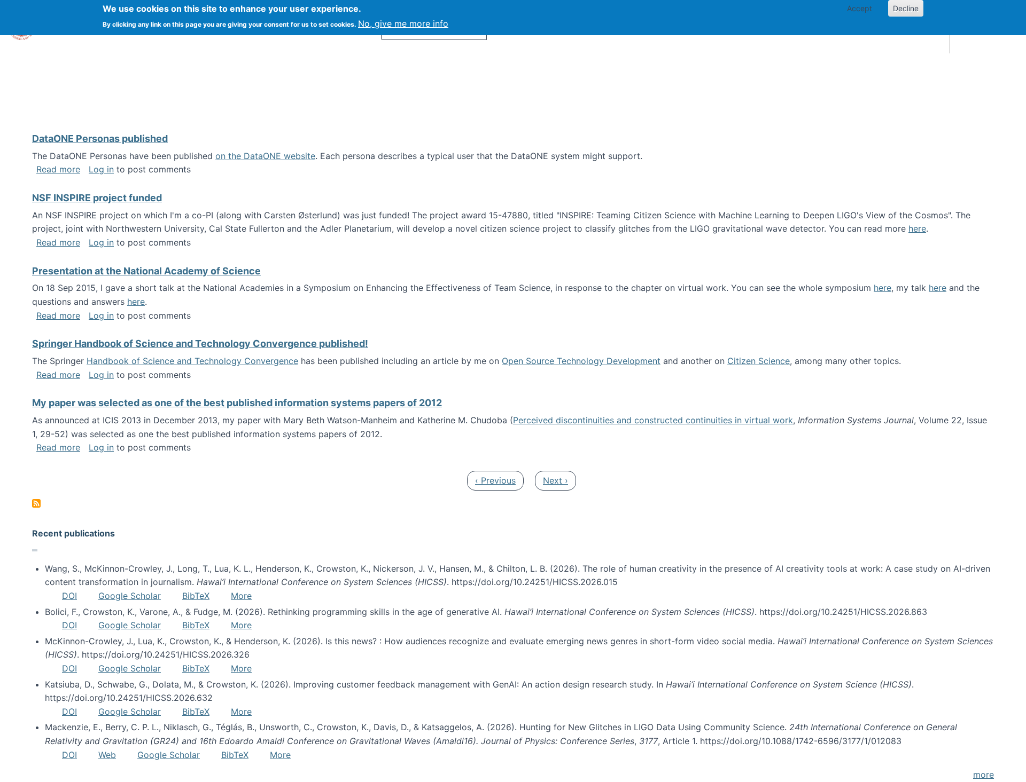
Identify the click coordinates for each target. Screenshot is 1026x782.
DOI (69, 595)
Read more (58, 169)
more (983, 774)
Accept (859, 8)
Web (107, 754)
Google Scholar (129, 595)
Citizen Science (758, 361)
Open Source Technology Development (581, 361)
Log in (101, 169)
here (917, 228)
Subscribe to (36, 503)
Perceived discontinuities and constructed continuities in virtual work (653, 420)
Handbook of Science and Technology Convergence (192, 361)
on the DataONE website (265, 156)
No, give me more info (403, 23)
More (241, 595)
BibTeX (195, 595)
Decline (906, 8)
